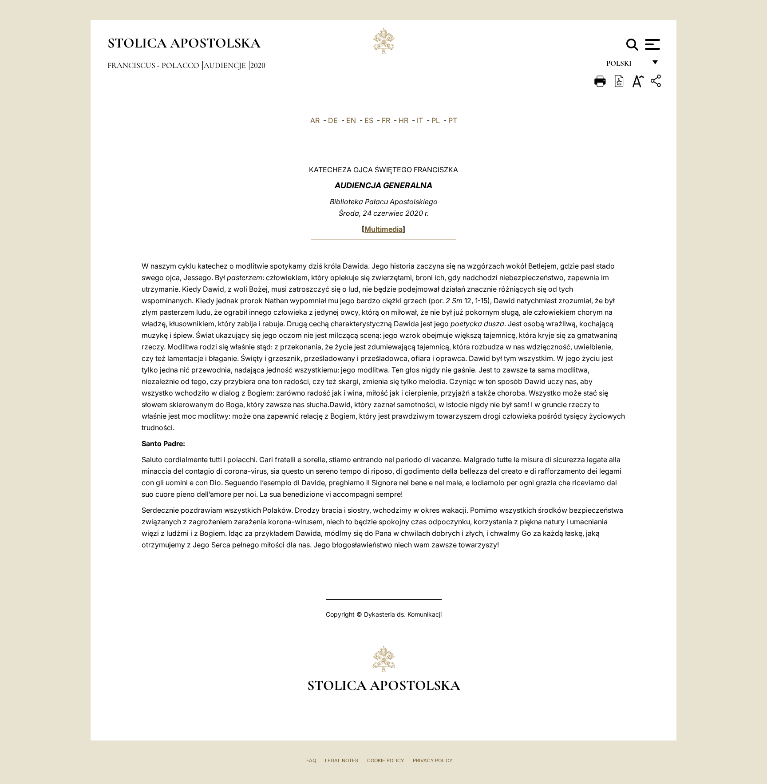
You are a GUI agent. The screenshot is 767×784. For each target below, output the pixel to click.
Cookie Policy (385, 760)
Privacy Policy (432, 760)
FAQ (311, 760)
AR (315, 120)
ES (368, 120)
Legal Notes (341, 760)
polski (626, 65)
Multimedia (383, 229)
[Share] (657, 82)
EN (351, 120)
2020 (257, 65)
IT (420, 120)
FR (386, 120)
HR (403, 120)
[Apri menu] (651, 44)
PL (435, 120)
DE (333, 120)
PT (452, 120)
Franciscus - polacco (154, 65)
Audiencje (226, 65)
